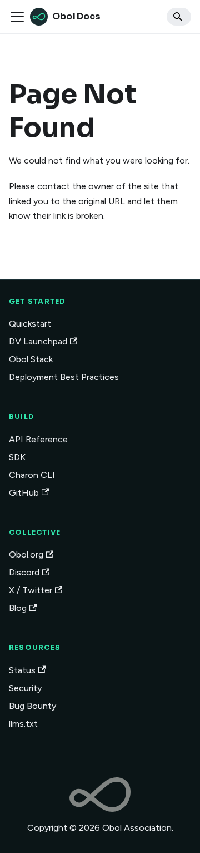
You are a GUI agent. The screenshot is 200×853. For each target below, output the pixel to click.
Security (25, 688)
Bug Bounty (32, 706)
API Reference (38, 439)
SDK (17, 457)
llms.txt (23, 723)
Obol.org (26, 554)
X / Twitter (30, 590)
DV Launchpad (38, 341)
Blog (18, 608)
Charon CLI (32, 475)
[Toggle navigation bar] (17, 16)
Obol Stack (31, 359)
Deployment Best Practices (64, 377)
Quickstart (30, 323)
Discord (24, 572)
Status (22, 670)
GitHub (24, 492)
